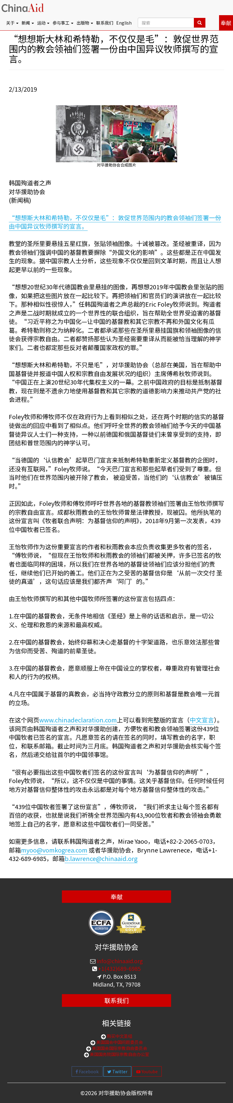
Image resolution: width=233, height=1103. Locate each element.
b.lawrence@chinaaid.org (101, 858)
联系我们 (104, 23)
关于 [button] (10, 23)
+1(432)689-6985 (119, 968)
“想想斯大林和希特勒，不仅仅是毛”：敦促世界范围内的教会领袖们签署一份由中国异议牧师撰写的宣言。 (115, 222)
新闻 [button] (26, 23)
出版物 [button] (83, 23)
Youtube (149, 1071)
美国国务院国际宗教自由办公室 (119, 1054)
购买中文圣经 (119, 1036)
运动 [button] (41, 23)
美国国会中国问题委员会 (119, 1042)
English (124, 23)
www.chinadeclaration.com (78, 719)
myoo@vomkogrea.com (54, 850)
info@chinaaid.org (119, 961)
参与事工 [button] (61, 23)
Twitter (119, 1071)
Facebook (88, 1071)
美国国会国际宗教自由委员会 (119, 1048)
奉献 (226, 23)
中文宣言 (202, 719)
